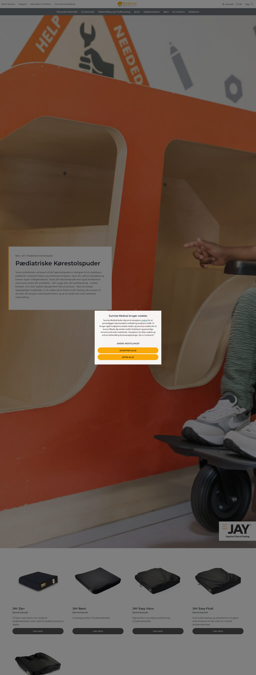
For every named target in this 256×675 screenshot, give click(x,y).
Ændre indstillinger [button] (128, 343)
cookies (144, 320)
